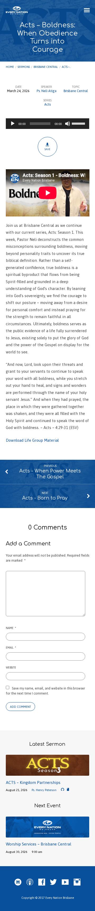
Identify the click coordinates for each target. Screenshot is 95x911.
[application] (47, 123)
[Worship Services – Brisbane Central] (47, 834)
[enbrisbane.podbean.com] (18, 882)
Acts (47, 104)
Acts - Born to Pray (45, 498)
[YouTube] (65, 882)
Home (10, 66)
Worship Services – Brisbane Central (38, 844)
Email (11, 647)
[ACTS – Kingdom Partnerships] (47, 773)
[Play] (12, 123)
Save (47, 149)
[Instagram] (77, 882)
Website (11, 667)
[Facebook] (41, 882)
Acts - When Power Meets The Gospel (50, 473)
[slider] (79, 123)
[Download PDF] (67, 789)
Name (11, 628)
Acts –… (66, 66)
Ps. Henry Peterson (44, 790)
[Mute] (67, 123)
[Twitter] (53, 882)
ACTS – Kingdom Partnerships (33, 782)
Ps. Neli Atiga (46, 91)
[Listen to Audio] (62, 789)
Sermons (24, 66)
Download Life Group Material (32, 440)
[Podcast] (29, 882)
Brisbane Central (46, 66)
